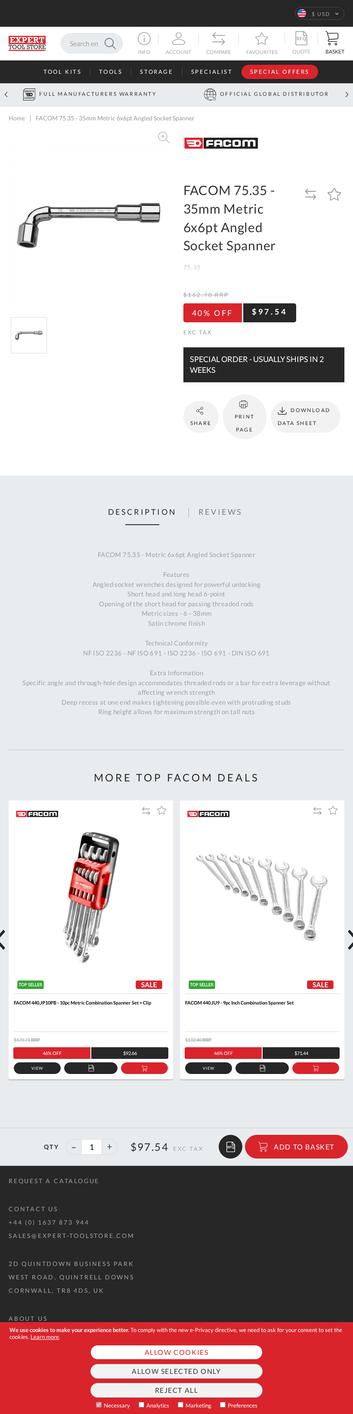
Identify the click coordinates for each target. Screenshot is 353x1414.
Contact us (33, 1208)
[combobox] (92, 43)
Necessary (117, 1405)
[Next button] (347, 95)
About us (28, 1318)
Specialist (212, 71)
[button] (319, 13)
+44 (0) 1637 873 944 (49, 1222)
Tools (110, 71)
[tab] (142, 512)
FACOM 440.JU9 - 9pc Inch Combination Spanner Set (239, 1002)
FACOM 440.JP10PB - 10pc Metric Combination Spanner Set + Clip (82, 1002)
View (37, 1068)
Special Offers (280, 71)
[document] (176, 1368)
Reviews (220, 512)
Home (17, 118)
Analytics (157, 1405)
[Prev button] (6, 95)
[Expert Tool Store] (27, 42)
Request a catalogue (54, 1180)
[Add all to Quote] (230, 1147)
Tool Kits (62, 71)
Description (142, 512)
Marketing (198, 1405)
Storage (156, 71)
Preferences (242, 1405)
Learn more (45, 1336)
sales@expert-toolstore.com (72, 1235)
